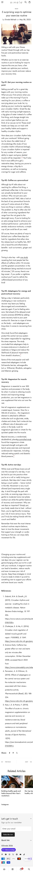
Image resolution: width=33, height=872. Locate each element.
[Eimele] (16, 2)
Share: (4, 753)
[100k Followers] (9, 854)
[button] (29, 2)
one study (24, 257)
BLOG (16, 9)
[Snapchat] (17, 854)
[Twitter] (17, 753)
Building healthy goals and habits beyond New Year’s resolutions (11, 793)
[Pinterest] (13, 753)
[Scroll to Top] (30, 862)
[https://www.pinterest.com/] (2, 854)
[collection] (12, 869)
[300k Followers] (6, 854)
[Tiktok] (24, 854)
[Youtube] (20, 854)
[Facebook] (9, 753)
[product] (4, 869)
